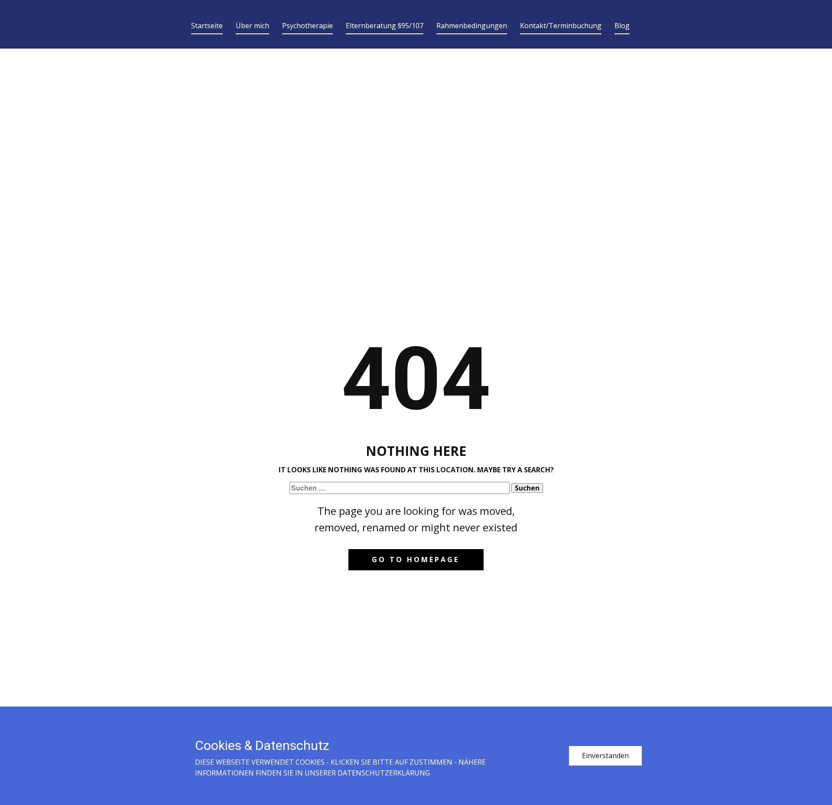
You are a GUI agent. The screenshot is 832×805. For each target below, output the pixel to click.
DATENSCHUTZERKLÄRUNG (384, 773)
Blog (622, 25)
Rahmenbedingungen (471, 25)
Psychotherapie (307, 25)
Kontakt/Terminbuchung (560, 25)
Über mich (252, 25)
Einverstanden (605, 755)
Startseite (207, 25)
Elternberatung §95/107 (384, 25)
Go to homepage (415, 559)
